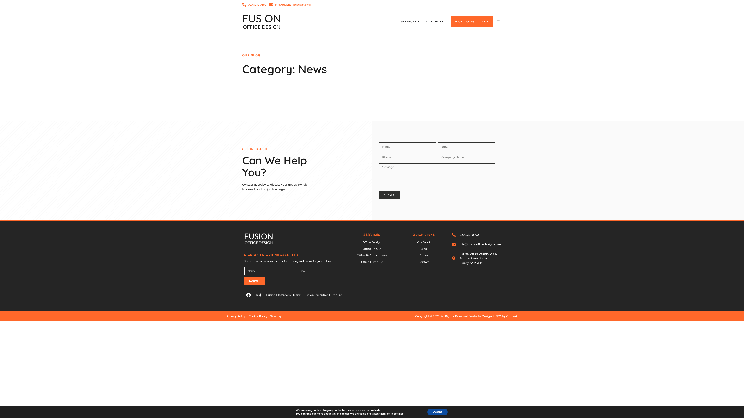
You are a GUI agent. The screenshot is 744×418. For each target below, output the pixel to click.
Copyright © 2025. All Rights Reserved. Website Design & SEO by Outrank (466, 316)
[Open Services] (418, 22)
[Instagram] (258, 295)
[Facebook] (248, 295)
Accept (437, 412)
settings (399, 413)
